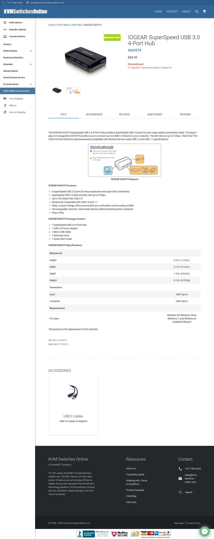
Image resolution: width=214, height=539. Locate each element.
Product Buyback (135, 490)
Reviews (185, 114)
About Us (131, 468)
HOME (158, 11)
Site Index (179, 523)
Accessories (94, 114)
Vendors (7, 44)
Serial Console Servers (14, 77)
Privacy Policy (193, 523)
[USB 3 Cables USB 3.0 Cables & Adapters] (73, 391)
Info (64, 114)
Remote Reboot (10, 71)
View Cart (131, 502)
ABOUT (186, 11)
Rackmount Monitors (13, 57)
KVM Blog (131, 496)
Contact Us (166, 68)
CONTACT (172, 11)
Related (124, 114)
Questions (154, 114)
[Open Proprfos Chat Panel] (205, 531)
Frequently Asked (135, 474)
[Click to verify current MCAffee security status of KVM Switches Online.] (120, 537)
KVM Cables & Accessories (16, 91)
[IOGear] (112, 40)
